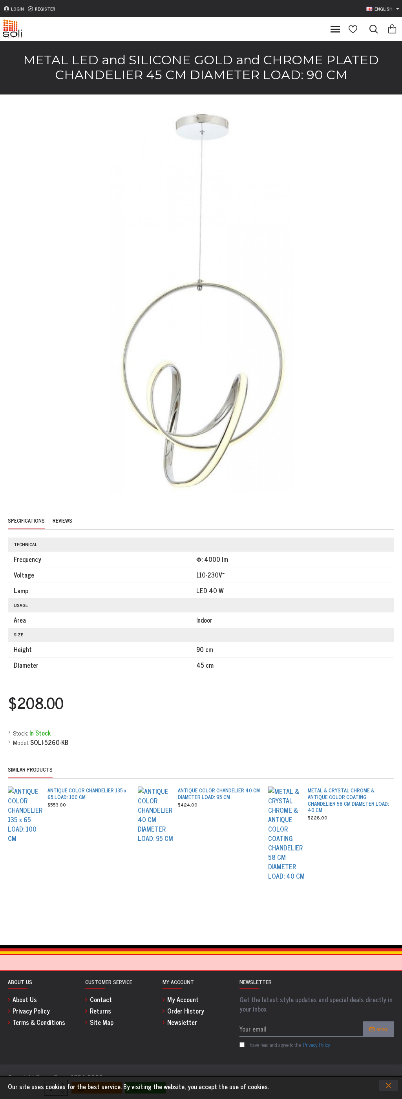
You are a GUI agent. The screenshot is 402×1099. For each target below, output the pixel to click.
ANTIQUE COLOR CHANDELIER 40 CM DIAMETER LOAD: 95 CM (219, 794)
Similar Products (30, 770)
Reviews (62, 521)
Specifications (26, 521)
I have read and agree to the (288, 1045)
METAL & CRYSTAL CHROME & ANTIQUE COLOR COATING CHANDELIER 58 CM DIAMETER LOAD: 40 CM (348, 800)
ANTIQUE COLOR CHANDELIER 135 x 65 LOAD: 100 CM (87, 794)
